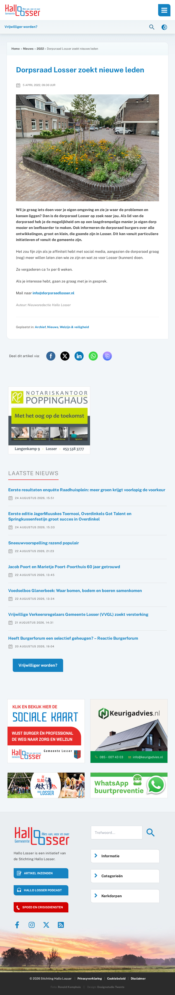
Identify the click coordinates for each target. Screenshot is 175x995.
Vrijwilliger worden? (37, 665)
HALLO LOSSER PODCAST (43, 890)
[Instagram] (31, 924)
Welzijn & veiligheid (74, 327)
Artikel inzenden (38, 873)
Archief (40, 327)
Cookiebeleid (116, 978)
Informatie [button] (110, 856)
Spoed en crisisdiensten (42, 907)
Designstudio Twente (110, 987)
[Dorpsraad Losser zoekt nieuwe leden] (87, 147)
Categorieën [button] (112, 876)
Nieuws (52, 327)
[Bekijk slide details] (49, 420)
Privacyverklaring (89, 978)
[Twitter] (46, 924)
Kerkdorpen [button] (111, 896)
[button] (152, 26)
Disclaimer (138, 978)
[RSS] (60, 924)
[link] (164, 27)
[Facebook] (17, 924)
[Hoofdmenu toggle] (164, 10)
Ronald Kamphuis (69, 987)
